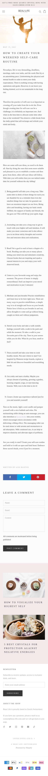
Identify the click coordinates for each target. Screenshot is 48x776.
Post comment (15, 548)
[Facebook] (4, 726)
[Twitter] (10, 726)
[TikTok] (34, 726)
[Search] (40, 11)
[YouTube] (28, 726)
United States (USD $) (23, 738)
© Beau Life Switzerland (24, 744)
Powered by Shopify (24, 748)
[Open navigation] (3, 11)
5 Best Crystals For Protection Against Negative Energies (21, 648)
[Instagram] (16, 726)
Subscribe (13, 693)
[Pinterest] (22, 726)
